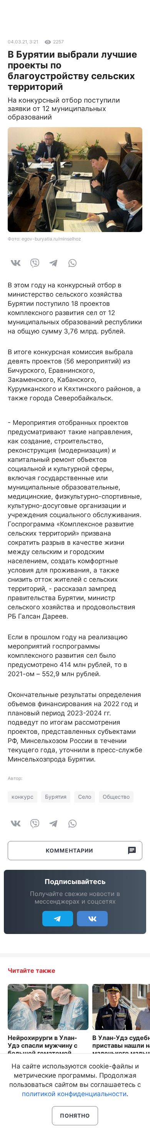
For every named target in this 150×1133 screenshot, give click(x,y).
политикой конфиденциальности (74, 1094)
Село (84, 796)
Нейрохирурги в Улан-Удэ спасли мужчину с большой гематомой (42, 1045)
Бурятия (56, 796)
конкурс (22, 796)
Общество (116, 796)
